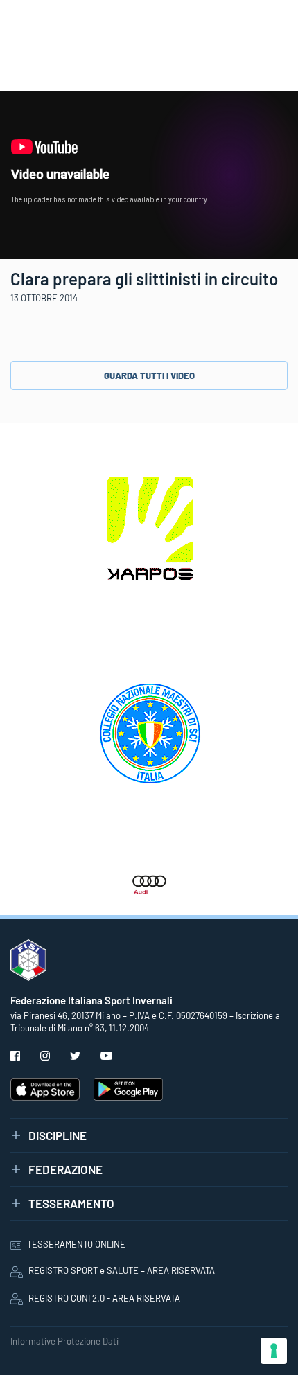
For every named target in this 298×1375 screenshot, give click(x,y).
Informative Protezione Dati (64, 1341)
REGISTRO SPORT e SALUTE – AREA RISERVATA (121, 1270)
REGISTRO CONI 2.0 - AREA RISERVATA (104, 1298)
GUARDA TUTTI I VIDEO (149, 375)
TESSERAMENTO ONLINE (76, 1244)
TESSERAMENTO (71, 1203)
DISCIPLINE (57, 1135)
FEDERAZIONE (65, 1169)
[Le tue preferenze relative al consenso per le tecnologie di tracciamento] (274, 1351)
